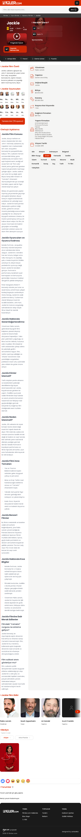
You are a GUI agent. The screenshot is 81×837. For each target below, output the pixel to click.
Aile (33, 152)
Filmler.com (12, 833)
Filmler (5, 15)
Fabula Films (39, 138)
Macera (63, 160)
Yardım (44, 813)
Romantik (35, 164)
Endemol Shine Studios (43, 134)
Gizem (34, 160)
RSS (25, 820)
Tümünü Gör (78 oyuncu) (12, 121)
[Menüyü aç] (77, 3)
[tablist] (16, 738)
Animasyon (53, 152)
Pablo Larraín (39, 70)
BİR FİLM (37, 115)
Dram (19, 28)
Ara (72, 10)
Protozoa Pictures (41, 125)
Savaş (45, 164)
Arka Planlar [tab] (24, 738)
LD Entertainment (41, 123)
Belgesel (65, 152)
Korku (53, 160)
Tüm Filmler (15, 15)
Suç (53, 164)
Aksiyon (42, 152)
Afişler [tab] (7, 738)
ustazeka (74, 832)
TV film (70, 164)
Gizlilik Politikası (67, 816)
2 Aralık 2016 (12, 28)
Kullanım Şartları (68, 813)
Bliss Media (39, 129)
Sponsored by (37, 40)
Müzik (72, 160)
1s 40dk (25, 28)
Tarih (61, 164)
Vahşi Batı (35, 168)
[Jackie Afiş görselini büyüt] (9, 757)
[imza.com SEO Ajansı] (6, 830)
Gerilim (68, 156)
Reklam (45, 816)
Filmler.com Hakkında (30, 813)
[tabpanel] (40, 757)
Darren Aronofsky (41, 77)
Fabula (37, 127)
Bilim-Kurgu (36, 156)
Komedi (44, 160)
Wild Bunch (39, 130)
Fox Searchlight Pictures (44, 136)
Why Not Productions (42, 132)
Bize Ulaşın (26, 816)
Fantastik (57, 156)
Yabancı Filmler (27, 15)
